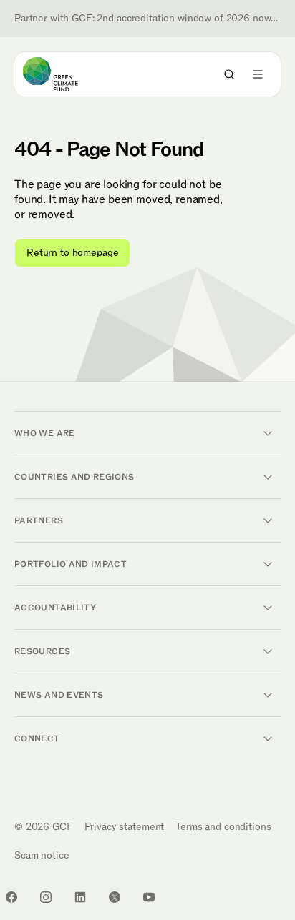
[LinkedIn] (80, 897)
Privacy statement (124, 827)
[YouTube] (149, 897)
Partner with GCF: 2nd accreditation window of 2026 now (147, 18)
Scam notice (41, 855)
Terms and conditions (223, 827)
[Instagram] (46, 897)
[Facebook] (11, 897)
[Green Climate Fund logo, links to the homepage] (63, 74)
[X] (114, 897)
